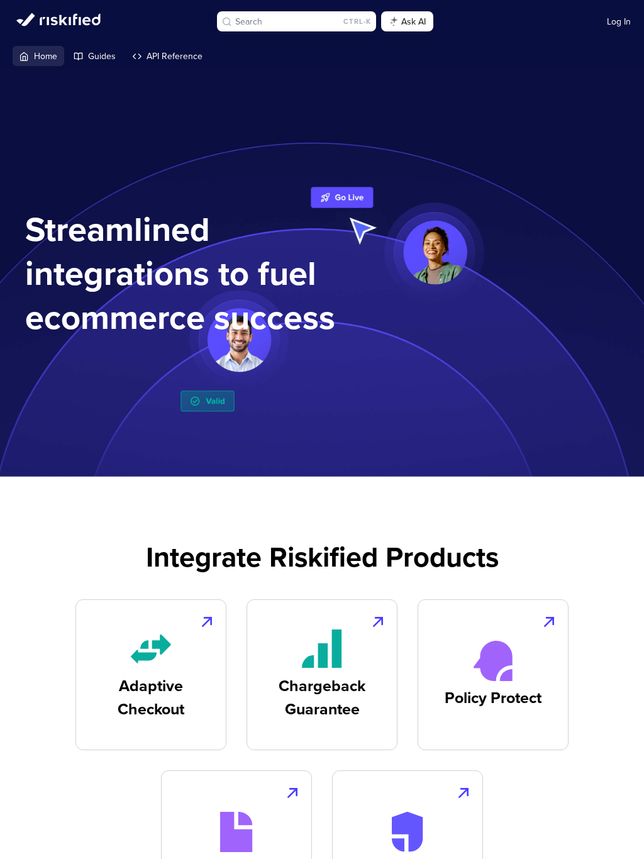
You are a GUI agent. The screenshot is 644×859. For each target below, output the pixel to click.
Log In (619, 21)
